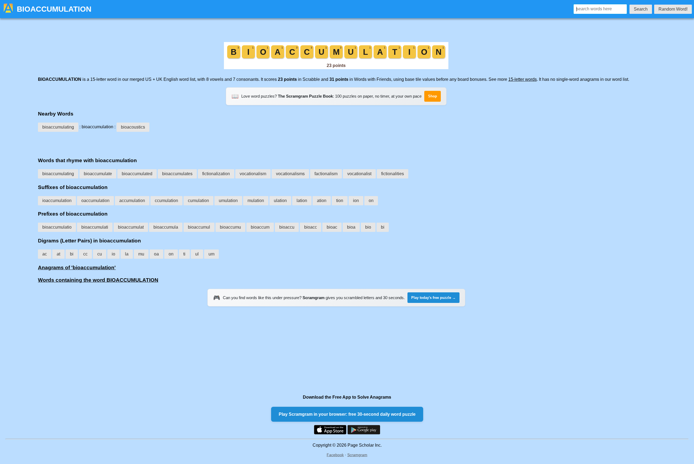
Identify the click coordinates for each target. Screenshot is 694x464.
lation (302, 200)
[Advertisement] (336, 142)
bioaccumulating (58, 127)
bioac (332, 227)
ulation (280, 200)
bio (368, 227)
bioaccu (286, 227)
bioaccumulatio (57, 227)
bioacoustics (133, 127)
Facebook (335, 455)
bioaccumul (199, 227)
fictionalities (392, 173)
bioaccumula (165, 227)
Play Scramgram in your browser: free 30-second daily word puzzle (347, 414)
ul (197, 254)
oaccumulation (95, 200)
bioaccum (260, 227)
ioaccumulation (57, 200)
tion (339, 200)
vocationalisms (290, 173)
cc (85, 254)
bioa (351, 227)
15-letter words (522, 79)
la (126, 254)
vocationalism (253, 173)
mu (141, 254)
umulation (228, 200)
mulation (256, 200)
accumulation (132, 200)
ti (184, 254)
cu (99, 254)
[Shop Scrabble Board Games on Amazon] (336, 67)
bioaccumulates (177, 173)
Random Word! (672, 9)
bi (382, 227)
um (211, 254)
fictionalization (216, 173)
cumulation (198, 200)
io (113, 254)
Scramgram (357, 455)
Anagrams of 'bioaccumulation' (77, 267)
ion (356, 200)
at (58, 254)
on (371, 200)
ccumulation (166, 200)
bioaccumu (230, 227)
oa (156, 254)
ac (44, 254)
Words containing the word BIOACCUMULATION (98, 280)
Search (641, 9)
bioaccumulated (137, 173)
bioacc (310, 227)
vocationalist (359, 173)
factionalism (326, 173)
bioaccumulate (98, 173)
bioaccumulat (131, 227)
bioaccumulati (94, 227)
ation (321, 200)
